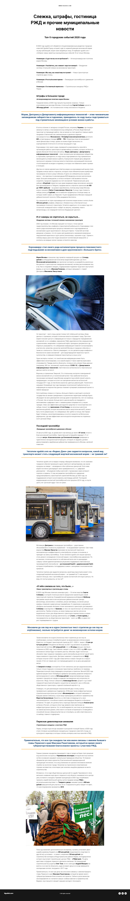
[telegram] (126, 894)
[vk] (122, 894)
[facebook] (119, 894)
